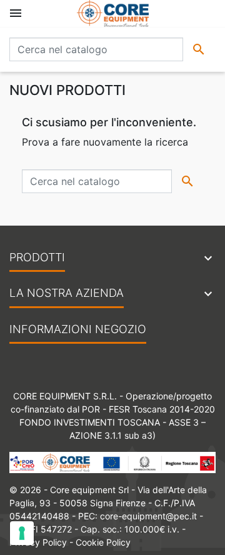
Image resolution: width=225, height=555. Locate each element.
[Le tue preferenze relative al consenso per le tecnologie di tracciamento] (22, 533)
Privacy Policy (38, 542)
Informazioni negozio (77, 329)
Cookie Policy (103, 542)
